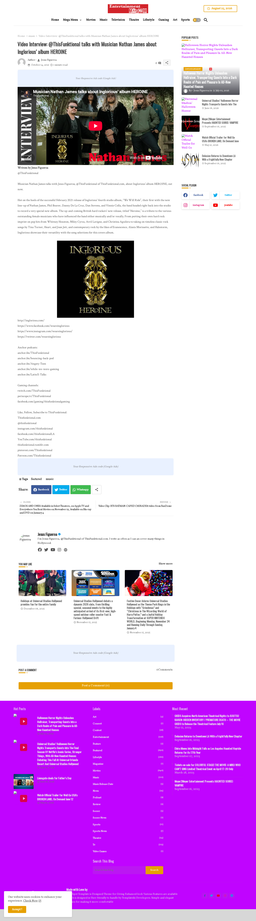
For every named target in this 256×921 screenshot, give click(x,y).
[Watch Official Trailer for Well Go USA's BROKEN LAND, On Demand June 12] (191, 142)
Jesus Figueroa (47, 534)
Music (103, 20)
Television (118, 20)
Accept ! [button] (17, 909)
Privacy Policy (233, 915)
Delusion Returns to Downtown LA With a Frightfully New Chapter (218, 157)
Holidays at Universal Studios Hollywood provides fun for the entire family (41, 602)
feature (128, 744)
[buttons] (204, 895)
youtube (228, 205)
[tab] (55, 20)
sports (128, 824)
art (128, 717)
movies (128, 770)
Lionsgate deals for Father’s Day (54, 778)
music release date (128, 784)
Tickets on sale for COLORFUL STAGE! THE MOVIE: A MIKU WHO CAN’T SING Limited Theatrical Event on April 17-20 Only (208, 767)
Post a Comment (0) (95, 686)
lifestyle (128, 757)
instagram (198, 205)
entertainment (128, 737)
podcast (128, 797)
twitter (228, 195)
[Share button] (96, 489)
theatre (128, 838)
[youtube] (53, 550)
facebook (198, 195)
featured (36, 479)
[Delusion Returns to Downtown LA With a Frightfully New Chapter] (191, 161)
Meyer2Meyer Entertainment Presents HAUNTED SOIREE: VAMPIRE (220, 120)
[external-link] (66, 550)
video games (128, 851)
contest (128, 730)
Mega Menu (70, 20)
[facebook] (40, 550)
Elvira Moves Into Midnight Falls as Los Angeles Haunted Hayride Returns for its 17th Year (208, 750)
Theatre (134, 20)
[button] (197, 20)
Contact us (215, 915)
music (31, 36)
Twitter (63, 490)
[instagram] (59, 550)
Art (175, 20)
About (202, 915)
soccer (128, 811)
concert (128, 723)
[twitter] (46, 550)
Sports (185, 20)
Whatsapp (83, 490)
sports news (128, 831)
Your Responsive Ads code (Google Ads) (95, 78)
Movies (91, 20)
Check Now (30, 901)
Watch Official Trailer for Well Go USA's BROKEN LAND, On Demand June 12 (220, 141)
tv (128, 845)
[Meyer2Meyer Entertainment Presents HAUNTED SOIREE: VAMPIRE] (191, 124)
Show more (166, 564)
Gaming (163, 20)
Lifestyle (148, 20)
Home (55, 20)
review (128, 804)
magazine (128, 764)
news (128, 791)
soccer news (128, 817)
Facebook (43, 490)
